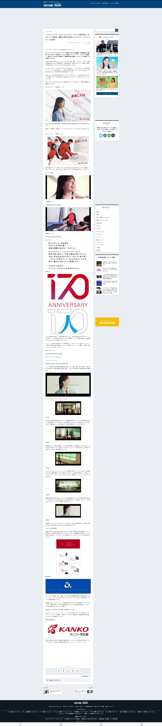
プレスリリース (100, 231)
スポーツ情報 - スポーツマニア (97, 711)
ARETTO (100, 242)
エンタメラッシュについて (95, 3)
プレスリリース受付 (114, 3)
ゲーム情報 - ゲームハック (46, 711)
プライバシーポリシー (69, 706)
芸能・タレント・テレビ (102, 220)
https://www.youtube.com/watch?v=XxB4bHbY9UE (57, 363)
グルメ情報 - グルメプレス (14, 711)
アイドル (99, 225)
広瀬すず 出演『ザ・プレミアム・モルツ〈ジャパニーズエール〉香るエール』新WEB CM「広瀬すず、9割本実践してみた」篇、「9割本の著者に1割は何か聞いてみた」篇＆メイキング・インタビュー (107, 72)
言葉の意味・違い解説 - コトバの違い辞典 (108, 718)
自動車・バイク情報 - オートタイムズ (146, 711)
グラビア (99, 228)
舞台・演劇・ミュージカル (103, 217)
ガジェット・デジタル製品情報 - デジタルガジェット (71, 713)
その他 (98, 247)
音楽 (90, 676)
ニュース (99, 237)
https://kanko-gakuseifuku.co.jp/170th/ (54, 353)
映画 (98, 214)
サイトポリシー (80, 706)
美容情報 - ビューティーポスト (81, 711)
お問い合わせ (105, 3)
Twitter (101, 137)
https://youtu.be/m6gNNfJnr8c (54, 204)
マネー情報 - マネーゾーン (112, 711)
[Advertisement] (81, 18)
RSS (113, 137)
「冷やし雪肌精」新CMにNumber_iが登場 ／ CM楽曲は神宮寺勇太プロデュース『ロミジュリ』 (107, 54)
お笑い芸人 (99, 223)
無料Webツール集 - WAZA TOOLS (89, 718)
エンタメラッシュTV (107, 93)
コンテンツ (99, 234)
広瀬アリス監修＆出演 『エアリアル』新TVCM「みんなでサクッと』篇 (107, 90)
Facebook (105, 137)
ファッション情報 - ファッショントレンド (63, 711)
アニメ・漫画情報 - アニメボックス (30, 711)
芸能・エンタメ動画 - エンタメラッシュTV (94, 713)
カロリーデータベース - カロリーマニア (54, 718)
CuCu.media (100, 244)
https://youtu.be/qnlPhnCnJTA (54, 236)
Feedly (109, 137)
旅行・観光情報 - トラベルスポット (127, 711)
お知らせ (99, 250)
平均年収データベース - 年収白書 (72, 718)
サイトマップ (110, 706)
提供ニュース (100, 240)
